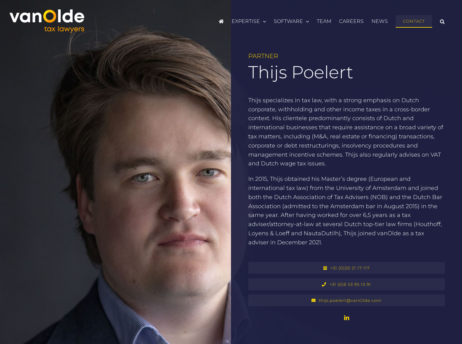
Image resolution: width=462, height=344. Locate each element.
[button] (442, 21)
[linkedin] (346, 317)
